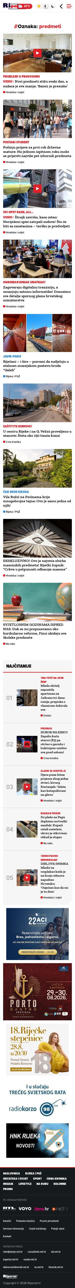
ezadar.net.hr (30, 1259)
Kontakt (7, 1236)
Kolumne (60, 1184)
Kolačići (7, 1221)
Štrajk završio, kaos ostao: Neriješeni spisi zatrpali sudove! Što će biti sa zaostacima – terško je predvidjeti (36, 221)
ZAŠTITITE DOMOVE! (17, 426)
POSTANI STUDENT (16, 142)
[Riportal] (15, 6)
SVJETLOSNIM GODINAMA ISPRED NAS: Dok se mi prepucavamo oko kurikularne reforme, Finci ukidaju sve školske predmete (34, 631)
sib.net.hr (56, 1251)
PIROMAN (46, 728)
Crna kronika (13, 442)
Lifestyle (25, 1184)
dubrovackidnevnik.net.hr (16, 1267)
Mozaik (8, 1184)
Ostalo (47, 716)
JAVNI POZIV (12, 356)
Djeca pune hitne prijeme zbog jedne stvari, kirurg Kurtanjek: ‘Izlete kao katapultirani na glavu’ (54, 785)
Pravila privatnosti (49, 1221)
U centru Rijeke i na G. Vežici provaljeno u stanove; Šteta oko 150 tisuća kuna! (37, 433)
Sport (37, 1179)
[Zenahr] (41, 1209)
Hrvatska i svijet (15, 92)
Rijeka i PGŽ (13, 376)
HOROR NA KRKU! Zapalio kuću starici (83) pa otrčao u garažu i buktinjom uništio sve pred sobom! (54, 742)
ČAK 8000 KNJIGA (16, 491)
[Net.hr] (9, 1209)
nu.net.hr (39, 1267)
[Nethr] (60, 1209)
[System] (45, 6)
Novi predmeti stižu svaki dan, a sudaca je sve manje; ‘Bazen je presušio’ (35, 83)
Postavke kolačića (25, 1221)
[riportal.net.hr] (10, 1276)
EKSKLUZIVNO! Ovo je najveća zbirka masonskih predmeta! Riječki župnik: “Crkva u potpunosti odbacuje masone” (35, 565)
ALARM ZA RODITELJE (53, 771)
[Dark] (52, 6)
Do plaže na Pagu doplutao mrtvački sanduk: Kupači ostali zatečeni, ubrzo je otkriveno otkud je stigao (54, 827)
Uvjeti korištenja (37, 1228)
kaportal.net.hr (10, 1259)
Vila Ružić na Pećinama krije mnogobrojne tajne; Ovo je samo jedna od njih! (37, 501)
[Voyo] (25, 1209)
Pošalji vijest (57, 1228)
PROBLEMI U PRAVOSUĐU (21, 76)
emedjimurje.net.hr (12, 1251)
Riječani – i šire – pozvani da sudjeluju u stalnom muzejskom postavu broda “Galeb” (36, 365)
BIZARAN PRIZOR (50, 813)
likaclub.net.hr (56, 1267)
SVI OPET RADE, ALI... (18, 212)
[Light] (38, 6)
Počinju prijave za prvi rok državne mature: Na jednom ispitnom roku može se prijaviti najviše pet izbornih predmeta (37, 151)
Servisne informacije (13, 1228)
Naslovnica (11, 1173)
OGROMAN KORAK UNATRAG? (24, 282)
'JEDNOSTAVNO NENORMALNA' (49, 858)
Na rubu (10, 644)
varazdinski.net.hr (37, 1251)
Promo (8, 1189)
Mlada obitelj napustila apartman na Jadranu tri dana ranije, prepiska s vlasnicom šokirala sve (54, 697)
